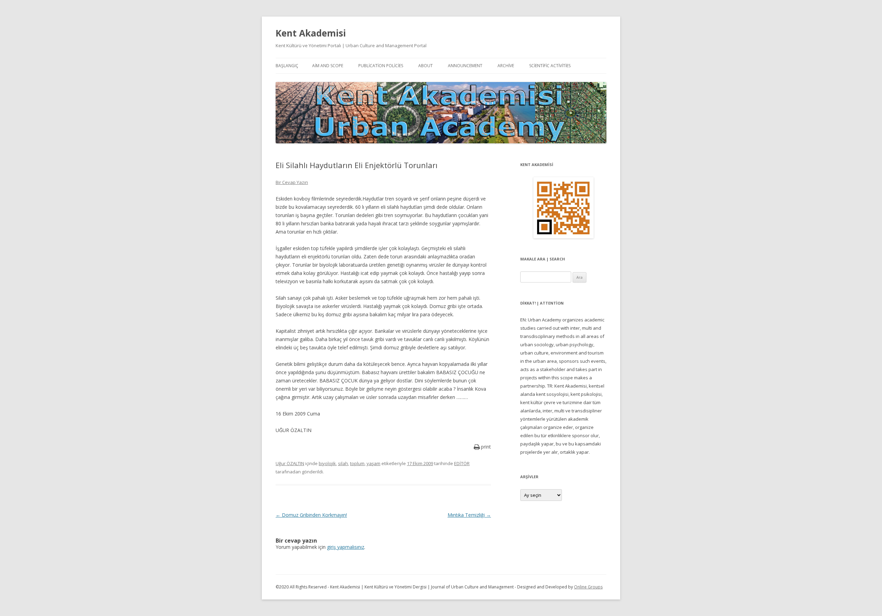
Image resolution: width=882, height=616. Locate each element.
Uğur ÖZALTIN (290, 463)
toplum (357, 463)
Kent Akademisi (311, 33)
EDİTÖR (462, 463)
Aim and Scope (327, 66)
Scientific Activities (550, 66)
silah (343, 463)
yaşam (373, 463)
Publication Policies (380, 66)
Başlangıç (287, 66)
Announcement (465, 66)
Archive (506, 66)
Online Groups (588, 587)
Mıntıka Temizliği (469, 515)
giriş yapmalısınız (345, 547)
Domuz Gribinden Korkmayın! (311, 515)
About (425, 66)
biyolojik (327, 463)
